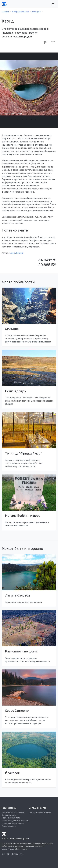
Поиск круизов (9, 826)
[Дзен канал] (17, 853)
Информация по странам (13, 812)
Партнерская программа (40, 812)
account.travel (8, 849)
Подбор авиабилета (11, 818)
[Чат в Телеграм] (8, 854)
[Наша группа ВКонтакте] (3, 854)
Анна (12, 253)
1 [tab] (17, 119)
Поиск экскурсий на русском (15, 821)
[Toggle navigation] (53, 4)
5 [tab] (35, 119)
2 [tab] (22, 119)
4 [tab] (31, 119)
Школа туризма (9, 815)
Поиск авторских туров (13, 823)
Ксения (19, 253)
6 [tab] (40, 119)
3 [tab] (26, 119)
